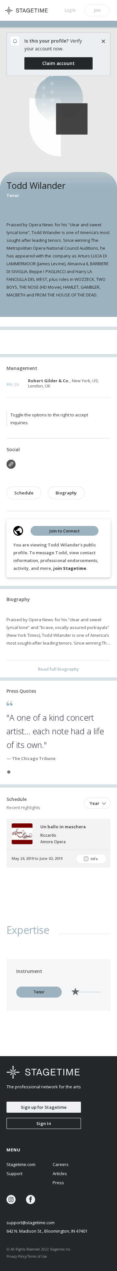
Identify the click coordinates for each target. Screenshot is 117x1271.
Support (14, 1173)
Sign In (43, 1123)
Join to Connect (64, 531)
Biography (66, 493)
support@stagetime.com (30, 1222)
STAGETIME (29, 10)
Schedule (23, 493)
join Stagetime (69, 568)
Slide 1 (9, 772)
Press (58, 1183)
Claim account (58, 63)
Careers (61, 1164)
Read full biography (58, 669)
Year (94, 803)
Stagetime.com (20, 1164)
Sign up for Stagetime (44, 1107)
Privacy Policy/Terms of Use (26, 1256)
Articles (60, 1173)
